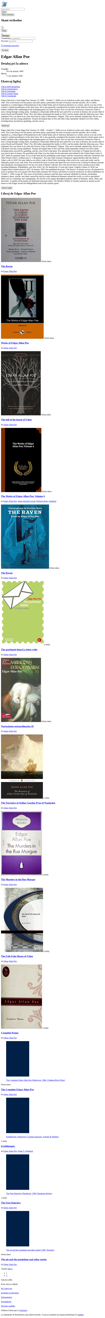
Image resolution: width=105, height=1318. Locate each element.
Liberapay (23, 1310)
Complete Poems (9, 1032)
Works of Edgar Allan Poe (15, 343)
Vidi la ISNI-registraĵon (10, 87)
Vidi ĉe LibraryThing (9, 94)
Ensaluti (5, 50)
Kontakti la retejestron (10, 1293)
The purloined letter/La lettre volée (19, 649)
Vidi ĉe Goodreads (8, 96)
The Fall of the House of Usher (17, 956)
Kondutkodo (6, 1302)
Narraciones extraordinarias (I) (17, 726)
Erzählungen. (8, 1146)
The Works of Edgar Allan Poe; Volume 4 (23, 496)
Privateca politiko (8, 1306)
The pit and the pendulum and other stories (24, 1259)
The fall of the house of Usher (16, 419)
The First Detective (11, 1202)
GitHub (80, 1315)
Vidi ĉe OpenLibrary (9, 89)
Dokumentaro (6, 1297)
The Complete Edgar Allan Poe (17, 1089)
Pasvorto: (5, 41)
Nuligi (4, 31)
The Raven (7, 266)
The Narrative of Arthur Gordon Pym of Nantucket (28, 803)
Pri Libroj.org (6, 1288)
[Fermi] (2, 26)
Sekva (9, 1269)
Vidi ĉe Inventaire (8, 91)
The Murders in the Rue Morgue (18, 879)
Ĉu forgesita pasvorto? (10, 46)
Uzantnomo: (6, 38)
